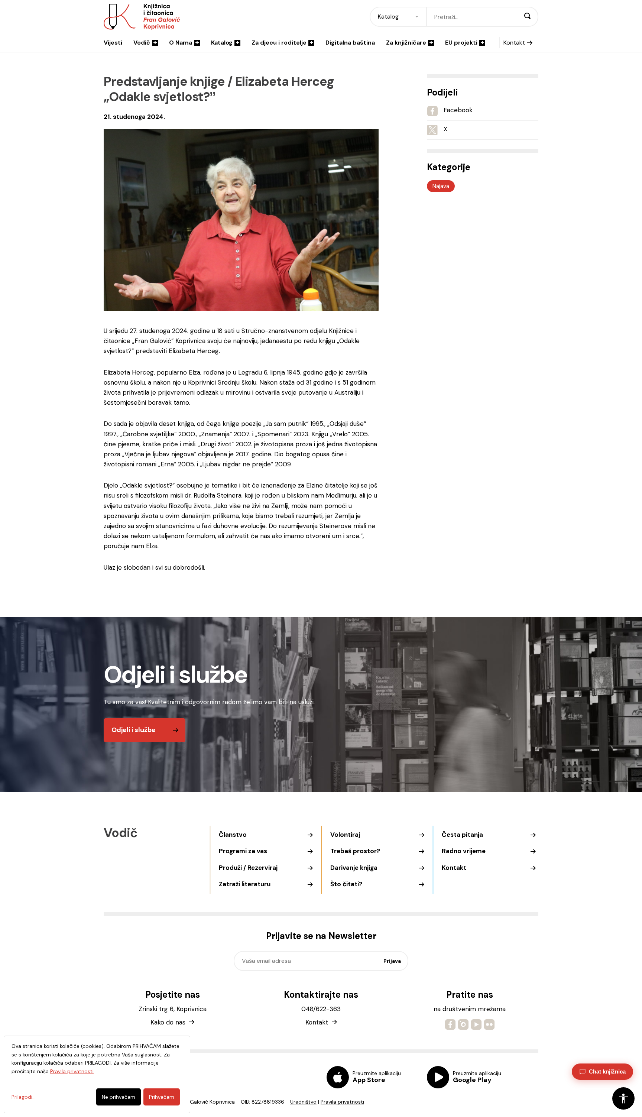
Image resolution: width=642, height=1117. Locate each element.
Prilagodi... (24, 1097)
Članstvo (233, 835)
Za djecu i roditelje (279, 42)
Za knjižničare (406, 42)
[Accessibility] (623, 1098)
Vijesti (113, 42)
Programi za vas (243, 851)
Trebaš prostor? (355, 851)
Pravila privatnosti (342, 1101)
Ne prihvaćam (118, 1097)
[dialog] (97, 1074)
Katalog (222, 42)
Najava (440, 186)
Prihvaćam (161, 1097)
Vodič (141, 42)
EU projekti (461, 42)
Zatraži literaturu (244, 884)
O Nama (180, 42)
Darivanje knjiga (353, 868)
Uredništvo (303, 1101)
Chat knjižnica (607, 1071)
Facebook (458, 110)
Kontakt (514, 42)
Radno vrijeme (464, 851)
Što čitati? (346, 884)
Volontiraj (345, 835)
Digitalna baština (350, 42)
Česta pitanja (462, 835)
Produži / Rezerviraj (248, 868)
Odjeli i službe (133, 729)
